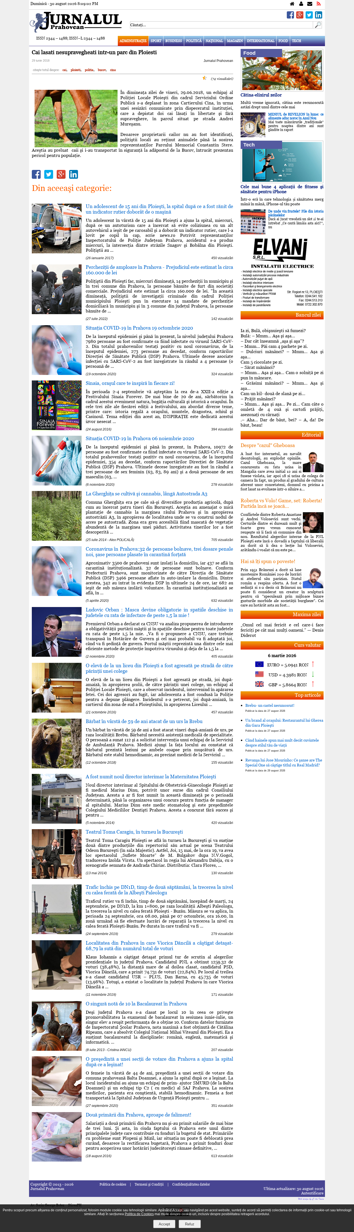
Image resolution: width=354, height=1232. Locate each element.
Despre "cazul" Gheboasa (268, 445)
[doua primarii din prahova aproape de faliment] (57, 1160)
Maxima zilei (307, 614)
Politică (194, 41)
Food (283, 41)
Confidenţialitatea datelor (191, 1184)
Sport (156, 41)
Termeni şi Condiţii (149, 1184)
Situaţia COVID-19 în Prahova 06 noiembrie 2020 (140, 438)
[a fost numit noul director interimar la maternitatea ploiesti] (57, 822)
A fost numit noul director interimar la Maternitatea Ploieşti (151, 776)
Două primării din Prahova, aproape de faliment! (138, 1115)
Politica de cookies (113, 1184)
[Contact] (309, 4)
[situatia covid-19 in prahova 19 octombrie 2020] (57, 373)
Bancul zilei (308, 315)
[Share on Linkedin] (318, 17)
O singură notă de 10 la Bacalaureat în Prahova (136, 1004)
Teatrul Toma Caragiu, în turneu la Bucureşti (134, 832)
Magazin (235, 41)
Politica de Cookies (139, 1214)
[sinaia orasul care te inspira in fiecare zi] (57, 428)
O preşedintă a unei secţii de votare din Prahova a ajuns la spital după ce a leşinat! (159, 1061)
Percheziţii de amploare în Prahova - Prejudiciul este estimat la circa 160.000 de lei (159, 269)
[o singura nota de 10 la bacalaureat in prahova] (57, 1049)
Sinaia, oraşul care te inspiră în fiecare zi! (130, 383)
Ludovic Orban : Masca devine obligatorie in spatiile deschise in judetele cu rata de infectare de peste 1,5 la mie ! (159, 612)
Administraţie (133, 41)
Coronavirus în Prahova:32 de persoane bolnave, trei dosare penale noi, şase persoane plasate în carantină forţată (159, 551)
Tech (296, 41)
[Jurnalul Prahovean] (292, 4)
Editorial (311, 435)
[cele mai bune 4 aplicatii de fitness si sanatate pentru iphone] (282, 181)
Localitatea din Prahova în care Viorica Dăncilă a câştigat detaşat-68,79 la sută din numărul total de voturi (159, 945)
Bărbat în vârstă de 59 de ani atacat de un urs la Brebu (144, 721)
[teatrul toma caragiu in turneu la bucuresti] (57, 877)
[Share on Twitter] (309, 17)
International (260, 41)
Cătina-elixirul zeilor (261, 95)
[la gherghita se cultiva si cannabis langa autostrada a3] (57, 539)
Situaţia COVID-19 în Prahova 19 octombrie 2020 (139, 328)
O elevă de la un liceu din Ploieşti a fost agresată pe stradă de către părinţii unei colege (159, 668)
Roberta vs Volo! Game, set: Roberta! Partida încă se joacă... (281, 503)
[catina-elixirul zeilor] (282, 90)
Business (173, 41)
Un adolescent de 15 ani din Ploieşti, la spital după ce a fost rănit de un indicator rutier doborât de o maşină (159, 209)
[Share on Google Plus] (299, 17)
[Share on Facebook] (290, 17)
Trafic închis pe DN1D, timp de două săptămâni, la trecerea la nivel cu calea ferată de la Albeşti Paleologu (159, 889)
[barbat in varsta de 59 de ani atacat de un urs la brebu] (57, 767)
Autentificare (312, 1193)
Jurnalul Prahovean (218, 61)
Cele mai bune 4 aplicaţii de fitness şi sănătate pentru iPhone (282, 189)
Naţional (214, 41)
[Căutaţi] (317, 27)
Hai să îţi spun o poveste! (268, 561)
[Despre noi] (301, 4)
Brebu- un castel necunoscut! (270, 707)
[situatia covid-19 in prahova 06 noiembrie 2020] (57, 484)
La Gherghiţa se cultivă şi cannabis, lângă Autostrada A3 (146, 494)
